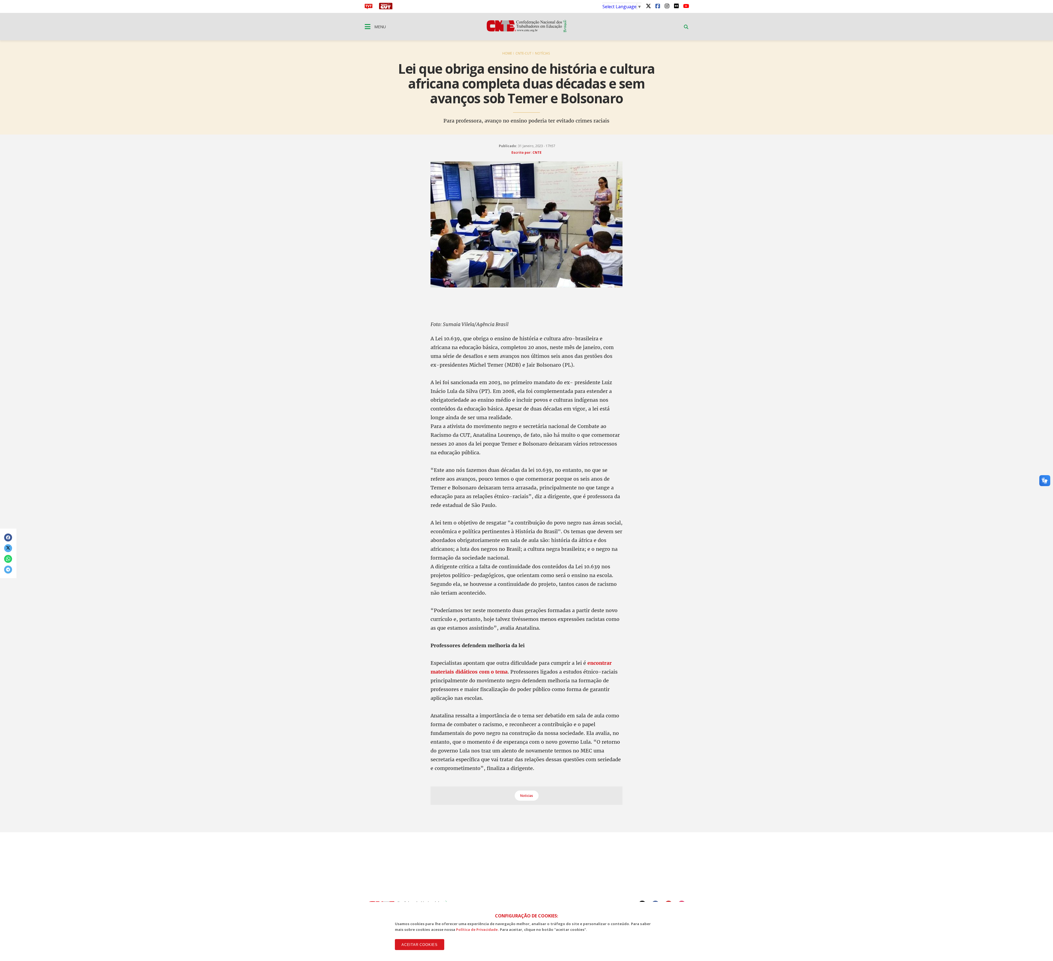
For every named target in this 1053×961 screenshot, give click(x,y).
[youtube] (685, 5)
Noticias (526, 795)
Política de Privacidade (477, 929)
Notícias (542, 53)
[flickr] (676, 5)
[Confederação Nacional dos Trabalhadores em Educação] (527, 31)
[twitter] (648, 5)
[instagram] (667, 5)
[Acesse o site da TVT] (368, 8)
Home (507, 53)
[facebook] (657, 5)
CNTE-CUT (523, 53)
